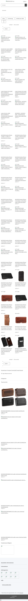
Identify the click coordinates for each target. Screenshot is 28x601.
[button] (20, 1)
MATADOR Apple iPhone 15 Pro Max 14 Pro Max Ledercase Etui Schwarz (20, 306)
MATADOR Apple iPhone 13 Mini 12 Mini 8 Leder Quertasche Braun (6, 179)
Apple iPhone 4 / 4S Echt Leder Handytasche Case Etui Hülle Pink (20, 50)
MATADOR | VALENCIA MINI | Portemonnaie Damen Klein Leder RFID (20, 115)
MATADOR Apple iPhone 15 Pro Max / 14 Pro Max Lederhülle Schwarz (6, 221)
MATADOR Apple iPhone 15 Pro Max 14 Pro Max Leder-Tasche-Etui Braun (6, 306)
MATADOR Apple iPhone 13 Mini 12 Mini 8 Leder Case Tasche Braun (6, 158)
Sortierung (10, 18)
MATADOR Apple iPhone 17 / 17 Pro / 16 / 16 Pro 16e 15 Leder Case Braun (20, 328)
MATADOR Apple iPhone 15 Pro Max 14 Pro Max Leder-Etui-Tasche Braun (20, 264)
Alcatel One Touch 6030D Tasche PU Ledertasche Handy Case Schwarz (7, 50)
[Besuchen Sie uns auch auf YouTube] (2, 588)
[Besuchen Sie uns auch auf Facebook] (2, 587)
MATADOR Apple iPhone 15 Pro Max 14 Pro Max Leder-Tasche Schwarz (6, 284)
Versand (21, 592)
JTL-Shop (16, 597)
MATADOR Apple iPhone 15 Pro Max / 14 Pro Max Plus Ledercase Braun (20, 242)
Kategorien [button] (4, 378)
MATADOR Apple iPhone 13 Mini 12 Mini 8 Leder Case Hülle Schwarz (20, 136)
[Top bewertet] (7, 382)
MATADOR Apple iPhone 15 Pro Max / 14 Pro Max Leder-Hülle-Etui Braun (20, 201)
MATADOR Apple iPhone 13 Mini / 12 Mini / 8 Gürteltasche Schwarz (6, 136)
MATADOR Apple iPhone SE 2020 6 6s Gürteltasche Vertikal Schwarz (21, 350)
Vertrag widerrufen (6, 584)
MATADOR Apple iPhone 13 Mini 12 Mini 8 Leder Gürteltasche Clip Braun (20, 158)
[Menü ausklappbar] (2, 1)
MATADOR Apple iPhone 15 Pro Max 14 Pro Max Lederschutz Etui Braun (6, 328)
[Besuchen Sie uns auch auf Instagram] (2, 590)
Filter (3, 18)
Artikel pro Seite (20, 18)
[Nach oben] (0, 600)
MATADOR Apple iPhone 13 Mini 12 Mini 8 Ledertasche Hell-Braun (20, 179)
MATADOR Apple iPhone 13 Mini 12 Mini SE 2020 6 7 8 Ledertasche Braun (7, 201)
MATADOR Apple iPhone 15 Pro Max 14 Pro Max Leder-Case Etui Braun (6, 264)
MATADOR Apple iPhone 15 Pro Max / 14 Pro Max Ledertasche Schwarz (20, 221)
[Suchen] (26, 5)
